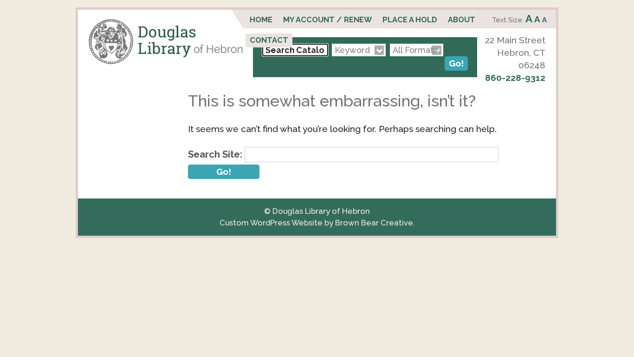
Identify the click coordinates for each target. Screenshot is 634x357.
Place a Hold (409, 19)
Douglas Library (166, 41)
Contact (269, 40)
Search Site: (215, 154)
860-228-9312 (515, 78)
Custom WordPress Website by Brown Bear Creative (316, 222)
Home (261, 19)
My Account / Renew (327, 19)
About (461, 19)
